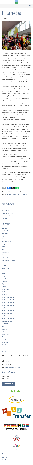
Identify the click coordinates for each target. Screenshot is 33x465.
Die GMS (4, 244)
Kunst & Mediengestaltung (8, 260)
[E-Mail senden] (4, 188)
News (18, 194)
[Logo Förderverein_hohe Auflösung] (16, 438)
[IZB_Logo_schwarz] (16, 447)
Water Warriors (5, 345)
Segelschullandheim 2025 (8, 316)
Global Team (5, 257)
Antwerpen (4, 239)
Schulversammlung (6, 292)
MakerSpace (5, 271)
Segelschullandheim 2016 (8, 297)
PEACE (3, 276)
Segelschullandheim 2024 (8, 313)
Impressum (4, 457)
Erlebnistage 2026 (6, 216)
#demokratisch (5, 228)
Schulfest (25, 194)
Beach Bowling (5, 210)
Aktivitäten (14, 194)
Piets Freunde (5, 279)
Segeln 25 (4, 294)
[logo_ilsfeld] (16, 391)
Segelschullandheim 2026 (8, 318)
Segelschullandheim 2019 (8, 305)
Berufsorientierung (6, 241)
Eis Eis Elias (5, 208)
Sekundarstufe (5, 324)
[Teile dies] (9, 188)
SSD (3, 332)
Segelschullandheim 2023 (8, 310)
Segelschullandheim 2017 (8, 300)
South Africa (5, 329)
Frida (3, 249)
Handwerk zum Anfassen (8, 213)
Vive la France (5, 342)
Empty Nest (5, 218)
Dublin (3, 247)
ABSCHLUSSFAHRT (6, 234)
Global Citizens (5, 255)
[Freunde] (16, 426)
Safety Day (4, 287)
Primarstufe (5, 281)
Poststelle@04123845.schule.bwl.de (12, 367)
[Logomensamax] (16, 399)
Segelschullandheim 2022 (8, 308)
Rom (3, 284)
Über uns (4, 340)
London (4, 263)
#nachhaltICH (9, 194)
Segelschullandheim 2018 (8, 302)
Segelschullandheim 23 (7, 321)
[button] (3, 6)
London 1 (4, 265)
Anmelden (4, 462)
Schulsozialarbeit (6, 289)
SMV (3, 326)
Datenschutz (4, 460)
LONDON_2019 (5, 268)
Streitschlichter (5, 334)
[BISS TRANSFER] (16, 412)
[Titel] (16, 2)
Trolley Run (4, 337)
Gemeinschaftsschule (7, 252)
